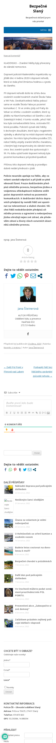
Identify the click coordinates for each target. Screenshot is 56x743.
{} (40, 412)
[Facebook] (28, 334)
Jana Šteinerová (36, 347)
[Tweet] (13, 276)
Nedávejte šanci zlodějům (29, 499)
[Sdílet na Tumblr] (20, 469)
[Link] (36, 413)
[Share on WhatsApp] (20, 276)
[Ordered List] (21, 413)
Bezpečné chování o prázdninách (33, 561)
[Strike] (18, 413)
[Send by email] (33, 276)
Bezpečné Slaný (38, 8)
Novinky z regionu (12, 347)
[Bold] (7, 413)
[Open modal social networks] (40, 276)
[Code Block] (33, 413)
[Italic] (10, 413)
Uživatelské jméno (12, 735)
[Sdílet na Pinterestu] (26, 276)
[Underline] (14, 413)
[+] (44, 412)
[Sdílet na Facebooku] (6, 276)
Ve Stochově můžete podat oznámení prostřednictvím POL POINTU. (33, 592)
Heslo (6, 741)
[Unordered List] (25, 413)
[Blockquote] (29, 413)
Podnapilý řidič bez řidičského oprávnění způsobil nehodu (41, 371)
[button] (43, 30)
